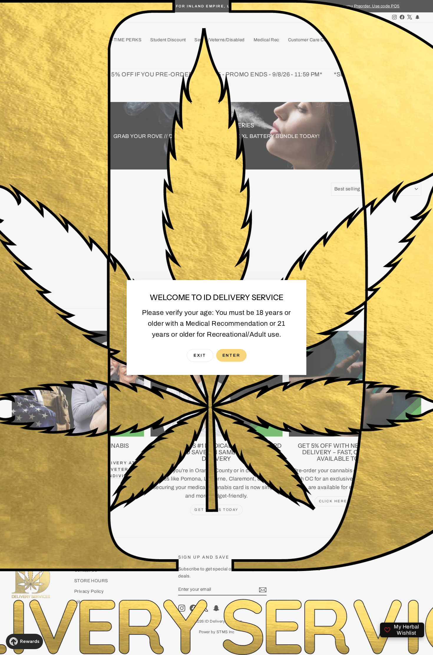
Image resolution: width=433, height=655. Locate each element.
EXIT (200, 355)
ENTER (231, 355)
